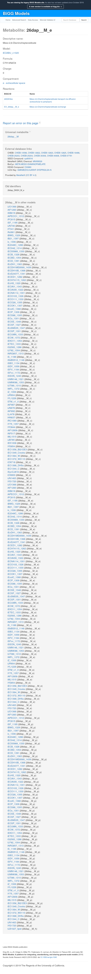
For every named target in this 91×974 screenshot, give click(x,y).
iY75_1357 (13, 423)
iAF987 (12, 404)
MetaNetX (20, 175)
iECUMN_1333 (16, 334)
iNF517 (12, 433)
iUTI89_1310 (14, 385)
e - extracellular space (14, 82)
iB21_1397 (13, 238)
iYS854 (12, 446)
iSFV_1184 (14, 369)
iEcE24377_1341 (17, 273)
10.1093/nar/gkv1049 (48, 957)
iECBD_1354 (15, 257)
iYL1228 (12, 398)
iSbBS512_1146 (16, 359)
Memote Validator (47, 20)
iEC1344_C (14, 468)
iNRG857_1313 (16, 353)
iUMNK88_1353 (16, 382)
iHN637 (12, 417)
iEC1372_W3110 (17, 458)
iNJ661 (11, 232)
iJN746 (11, 225)
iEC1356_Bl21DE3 (17, 449)
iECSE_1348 (14, 321)
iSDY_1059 (14, 366)
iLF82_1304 (14, 350)
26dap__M (13, 136)
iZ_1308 (12, 391)
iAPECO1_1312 (16, 216)
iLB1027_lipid (15, 928)
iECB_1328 (14, 254)
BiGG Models (16, 13)
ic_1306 (12, 241)
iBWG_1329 (14, 235)
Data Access (33, 20)
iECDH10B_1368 (17, 270)
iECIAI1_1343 (15, 286)
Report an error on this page (21, 123)
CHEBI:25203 (14, 155)
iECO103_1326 (16, 296)
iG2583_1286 (15, 347)
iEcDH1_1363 (15, 264)
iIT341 (11, 228)
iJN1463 (12, 478)
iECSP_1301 (14, 331)
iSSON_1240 (15, 375)
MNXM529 (37, 161)
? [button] (39, 123)
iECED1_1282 (15, 276)
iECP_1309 (14, 312)
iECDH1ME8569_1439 (20, 267)
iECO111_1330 (16, 299)
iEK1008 (12, 442)
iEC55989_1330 (16, 251)
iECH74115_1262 (17, 279)
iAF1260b (13, 430)
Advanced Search (19, 20)
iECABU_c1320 (11, 52)
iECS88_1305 (15, 315)
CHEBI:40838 (53, 155)
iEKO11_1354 (15, 340)
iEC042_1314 (15, 248)
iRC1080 (12, 420)
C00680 (28, 167)
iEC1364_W (14, 455)
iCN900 (12, 474)
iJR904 (11, 395)
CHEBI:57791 (66, 155)
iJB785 (11, 439)
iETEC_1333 (14, 343)
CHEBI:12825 (60, 152)
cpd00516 (28, 158)
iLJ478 (11, 414)
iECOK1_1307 (15, 305)
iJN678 (11, 407)
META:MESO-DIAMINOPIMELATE (30, 164)
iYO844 (12, 427)
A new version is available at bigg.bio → (45, 6)
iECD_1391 (14, 260)
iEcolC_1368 (14, 308)
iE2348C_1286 (16, 244)
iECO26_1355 (15, 302)
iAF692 (12, 411)
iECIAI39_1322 (16, 289)
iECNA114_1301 (16, 292)
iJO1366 (12, 206)
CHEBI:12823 (47, 152)
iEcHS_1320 (14, 283)
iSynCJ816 (13, 471)
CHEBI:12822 (34, 152)
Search (84, 20)
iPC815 (12, 219)
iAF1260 (12, 209)
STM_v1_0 (13, 401)
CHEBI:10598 (21, 152)
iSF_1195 (13, 222)
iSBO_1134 (14, 363)
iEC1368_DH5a (16, 465)
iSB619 (12, 212)
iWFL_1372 (14, 388)
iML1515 (12, 436)
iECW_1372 (14, 337)
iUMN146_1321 (16, 379)
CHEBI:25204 (27, 155)
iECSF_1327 (14, 324)
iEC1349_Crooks (17, 452)
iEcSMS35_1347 (16, 327)
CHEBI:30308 (40, 155)
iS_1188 (12, 356)
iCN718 (12, 462)
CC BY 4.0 (31, 175)
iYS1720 (12, 481)
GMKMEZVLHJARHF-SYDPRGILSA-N (34, 169)
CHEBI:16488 (73, 152)
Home (8, 20)
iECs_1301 (14, 318)
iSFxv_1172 (14, 372)
